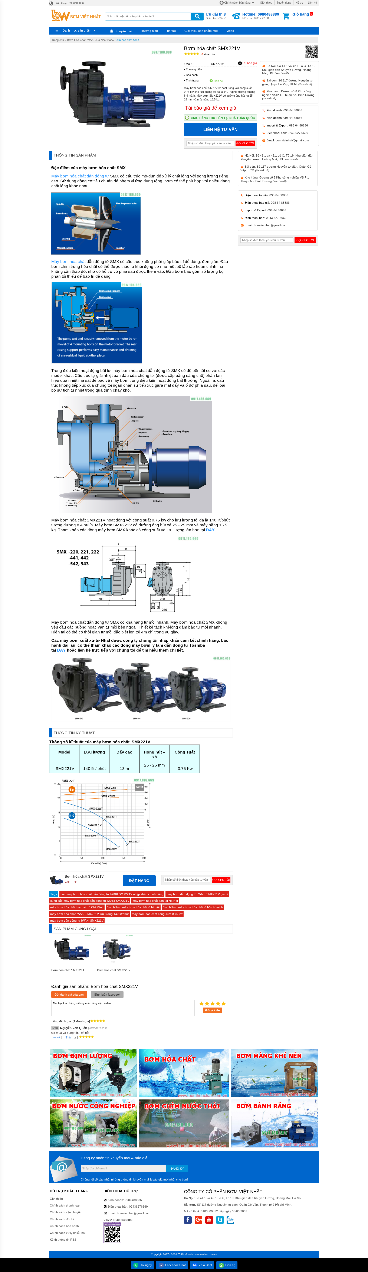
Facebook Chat (175, 1265)
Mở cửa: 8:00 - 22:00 (260, 16)
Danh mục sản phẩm (77, 30)
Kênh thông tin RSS (63, 1239)
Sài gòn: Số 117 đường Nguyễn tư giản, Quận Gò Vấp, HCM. (287, 82)
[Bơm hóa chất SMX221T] (72, 964)
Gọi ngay (145, 1265)
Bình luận (208, 54)
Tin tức (171, 30)
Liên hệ (312, 2)
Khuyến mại (123, 31)
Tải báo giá (249, 63)
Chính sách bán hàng (237, 2)
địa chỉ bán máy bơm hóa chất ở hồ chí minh (193, 907)
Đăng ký (177, 1168)
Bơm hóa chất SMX (127, 40)
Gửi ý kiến (212, 1010)
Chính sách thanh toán (65, 1205)
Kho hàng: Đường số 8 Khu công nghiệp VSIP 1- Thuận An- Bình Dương (288, 95)
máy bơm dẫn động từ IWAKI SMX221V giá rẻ (197, 894)
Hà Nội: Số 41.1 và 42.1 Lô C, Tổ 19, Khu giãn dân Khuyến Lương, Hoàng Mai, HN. (289, 69)
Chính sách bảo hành (64, 1226)
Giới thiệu (266, 2)
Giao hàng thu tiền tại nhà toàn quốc (223, 118)
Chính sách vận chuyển (66, 1212)
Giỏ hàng (300, 14)
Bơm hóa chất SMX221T (68, 970)
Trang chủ (58, 40)
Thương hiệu (149, 30)
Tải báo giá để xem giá (210, 108)
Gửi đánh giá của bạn (69, 994)
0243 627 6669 (298, 133)
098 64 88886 (292, 110)
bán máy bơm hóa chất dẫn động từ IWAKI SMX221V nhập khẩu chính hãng (111, 894)
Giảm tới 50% (216, 16)
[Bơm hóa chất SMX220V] (118, 964)
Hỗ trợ (299, 2)
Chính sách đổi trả (62, 1219)
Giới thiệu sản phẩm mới (201, 30)
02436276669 (138, 1206)
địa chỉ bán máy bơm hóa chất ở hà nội (133, 907)
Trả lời (55, 1037)
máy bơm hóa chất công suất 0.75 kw (157, 914)
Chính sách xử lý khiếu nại (67, 1232)
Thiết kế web (185, 1254)
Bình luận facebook (107, 994)
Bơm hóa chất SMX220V (113, 970)
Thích (69, 1037)
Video (230, 30)
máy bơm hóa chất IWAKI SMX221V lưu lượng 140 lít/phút (89, 914)
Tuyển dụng (284, 2)
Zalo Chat (205, 1265)
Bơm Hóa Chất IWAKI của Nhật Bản (89, 40)
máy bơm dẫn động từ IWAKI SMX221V (77, 920)
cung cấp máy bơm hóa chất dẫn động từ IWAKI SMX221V (89, 900)
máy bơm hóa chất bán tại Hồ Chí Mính (77, 907)
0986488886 (133, 1200)
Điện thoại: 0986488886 (69, 3)
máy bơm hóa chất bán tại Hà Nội (155, 900)
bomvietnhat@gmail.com (292, 140)
